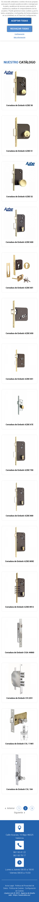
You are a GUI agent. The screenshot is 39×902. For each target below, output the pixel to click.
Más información (19, 37)
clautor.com (8, 893)
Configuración (19, 34)
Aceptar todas (19, 20)
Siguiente (18, 812)
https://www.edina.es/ (21, 895)
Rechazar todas (19, 28)
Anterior (11, 808)
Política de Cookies (16, 888)
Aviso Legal (9, 885)
